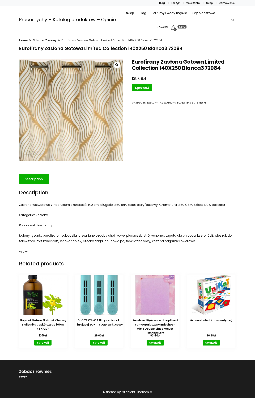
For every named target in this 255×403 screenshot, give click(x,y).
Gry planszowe (203, 13)
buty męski (199, 102)
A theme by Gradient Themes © (127, 392)
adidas (171, 102)
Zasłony (152, 102)
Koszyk (175, 3)
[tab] (33, 179)
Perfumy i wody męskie (169, 13)
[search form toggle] (233, 20)
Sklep (209, 3)
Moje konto (193, 3)
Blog (162, 3)
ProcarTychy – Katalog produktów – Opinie (67, 20)
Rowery (162, 27)
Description (33, 179)
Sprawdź (142, 87)
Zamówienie (227, 3)
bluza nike (184, 102)
